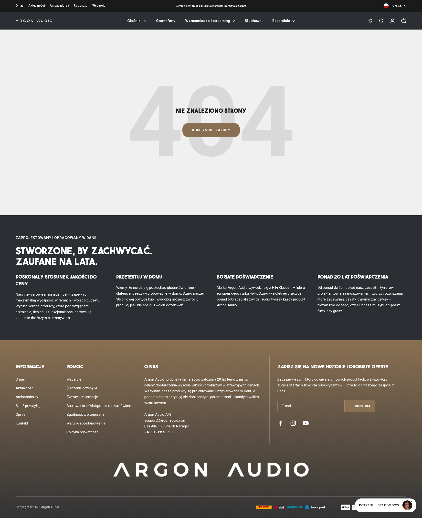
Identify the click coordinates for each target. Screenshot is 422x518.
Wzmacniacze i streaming (207, 21)
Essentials (281, 21)
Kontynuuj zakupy (211, 130)
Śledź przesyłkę (28, 406)
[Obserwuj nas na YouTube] (305, 423)
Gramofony (165, 21)
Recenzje (80, 5)
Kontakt (22, 423)
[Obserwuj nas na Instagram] (293, 423)
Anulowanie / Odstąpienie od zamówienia (99, 406)
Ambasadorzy (59, 5)
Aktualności (36, 5)
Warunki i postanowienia (85, 423)
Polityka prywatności (82, 432)
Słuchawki (254, 21)
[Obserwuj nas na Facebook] (280, 423)
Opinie (20, 414)
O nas (19, 5)
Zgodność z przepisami (85, 414)
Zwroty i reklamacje (82, 397)
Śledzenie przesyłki (81, 388)
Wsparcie (99, 5)
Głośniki (134, 21)
